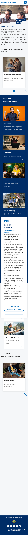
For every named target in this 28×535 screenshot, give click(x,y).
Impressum (6, 232)
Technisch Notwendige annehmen (14, 309)
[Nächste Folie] (25, 90)
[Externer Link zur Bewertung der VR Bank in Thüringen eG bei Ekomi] (24, 530)
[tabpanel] (14, 72)
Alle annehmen (14, 313)
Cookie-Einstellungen (14, 306)
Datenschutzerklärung (9, 230)
